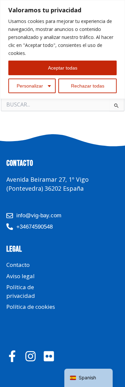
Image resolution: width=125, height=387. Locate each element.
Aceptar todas (62, 68)
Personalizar (30, 86)
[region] (62, 49)
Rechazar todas (87, 86)
